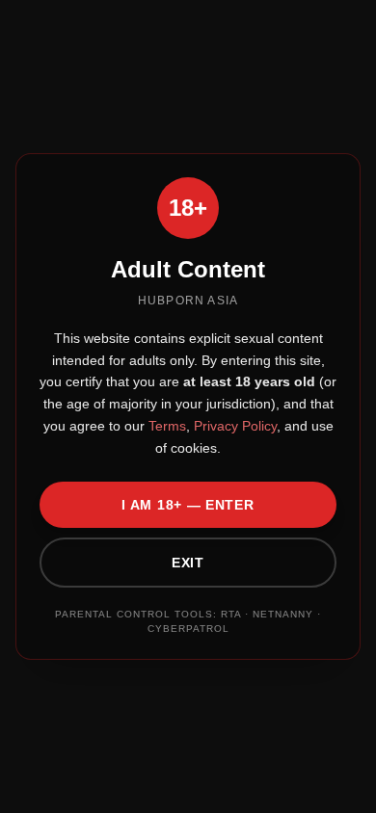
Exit (188, 562)
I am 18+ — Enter (187, 504)
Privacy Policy (233, 425)
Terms (165, 425)
